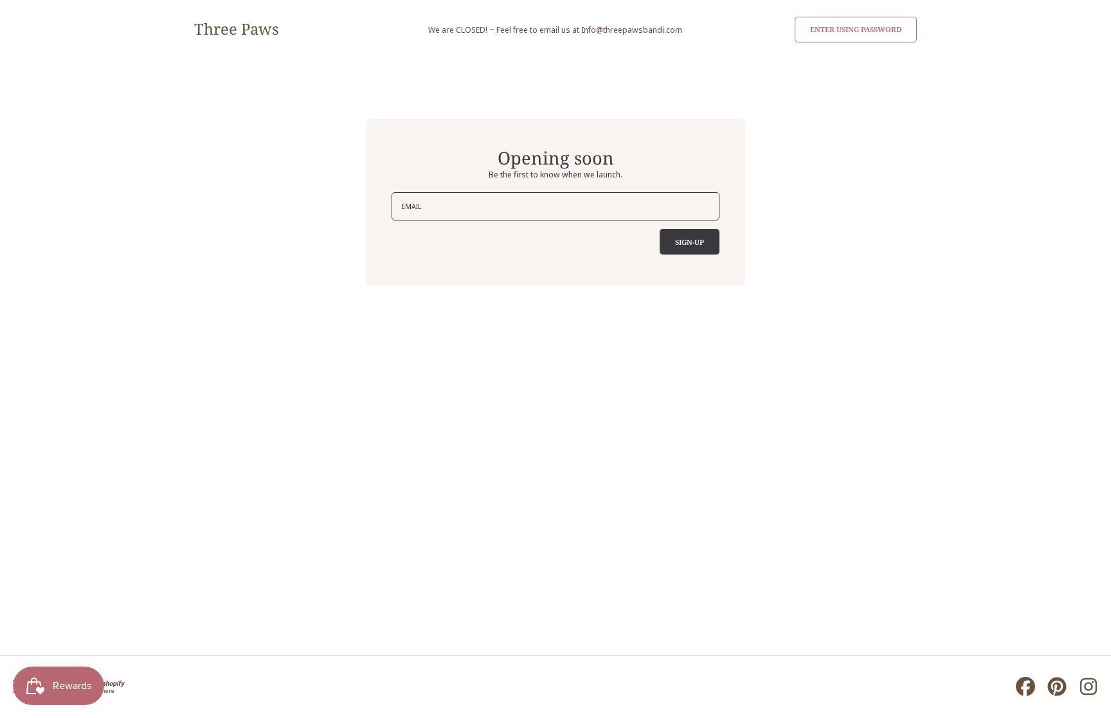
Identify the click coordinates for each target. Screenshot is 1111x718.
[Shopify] (109, 682)
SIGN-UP (689, 242)
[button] (856, 29)
